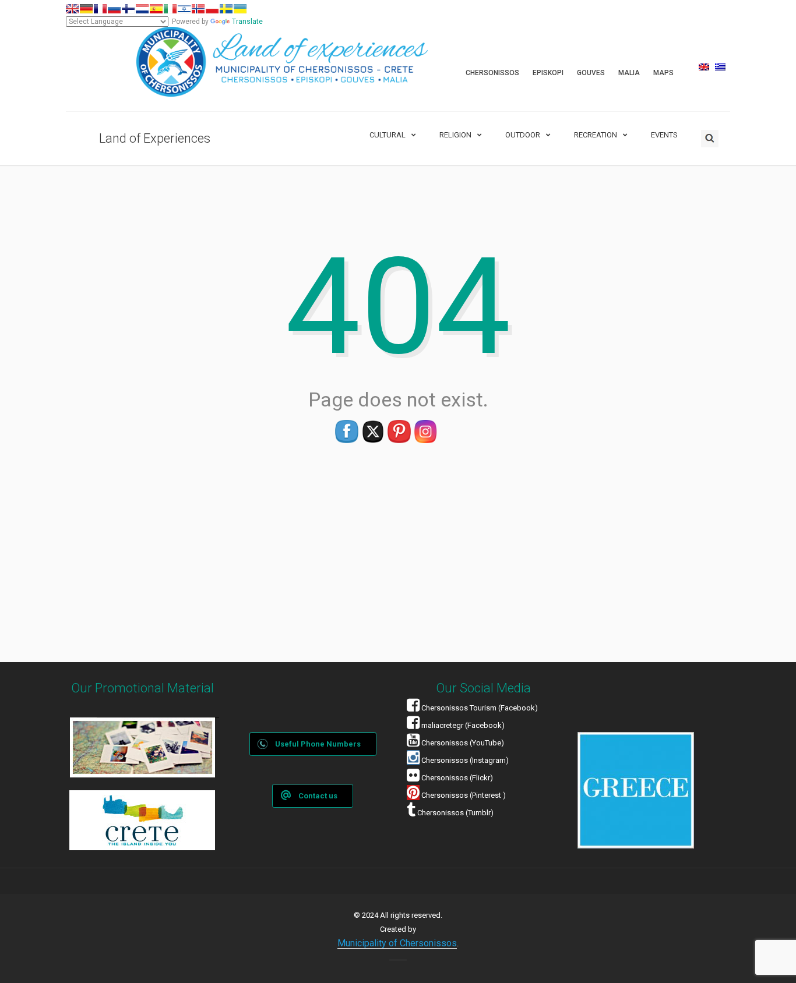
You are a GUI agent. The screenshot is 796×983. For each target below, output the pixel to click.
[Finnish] (128, 8)
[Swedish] (226, 8)
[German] (86, 8)
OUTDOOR (522, 134)
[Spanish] (156, 8)
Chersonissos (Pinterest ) (463, 795)
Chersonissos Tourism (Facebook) (479, 707)
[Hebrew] (184, 8)
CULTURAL (387, 134)
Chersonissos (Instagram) (464, 760)
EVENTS (664, 134)
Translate (247, 21)
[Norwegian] (198, 8)
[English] (72, 8)
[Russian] (114, 8)
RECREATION (595, 134)
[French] (100, 8)
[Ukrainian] (240, 8)
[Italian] (170, 8)
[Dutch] (142, 8)
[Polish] (212, 8)
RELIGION (455, 134)
